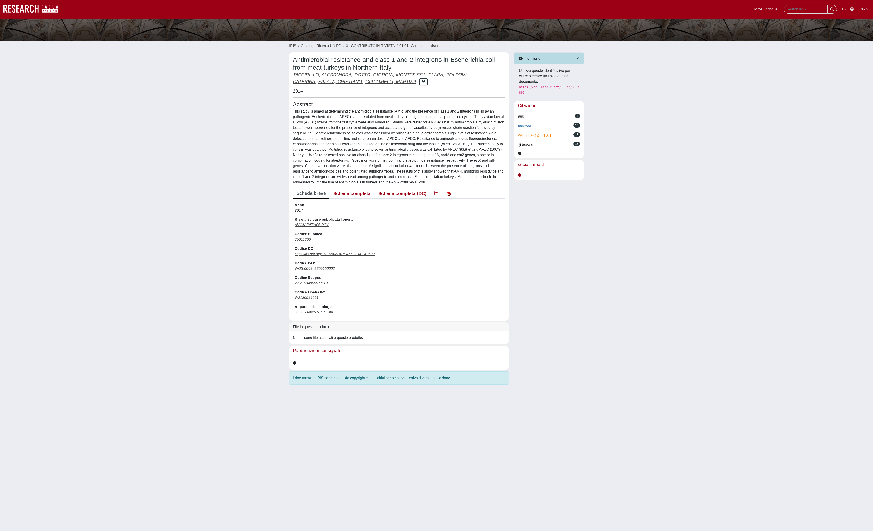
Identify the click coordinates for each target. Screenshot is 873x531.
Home (757, 9)
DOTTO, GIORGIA (373, 74)
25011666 (303, 239)
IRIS (292, 46)
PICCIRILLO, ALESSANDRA (322, 74)
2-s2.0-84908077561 (311, 283)
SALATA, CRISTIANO (340, 81)
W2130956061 (307, 298)
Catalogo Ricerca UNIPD (321, 46)
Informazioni (533, 58)
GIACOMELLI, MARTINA (390, 81)
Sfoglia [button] (771, 9)
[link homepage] (33, 9)
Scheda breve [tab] (311, 193)
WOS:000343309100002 (315, 269)
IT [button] (842, 9)
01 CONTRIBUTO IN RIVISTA (370, 46)
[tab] (436, 193)
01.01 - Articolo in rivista (418, 46)
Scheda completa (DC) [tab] (402, 193)
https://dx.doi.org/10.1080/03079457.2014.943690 (335, 254)
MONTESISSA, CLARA (419, 74)
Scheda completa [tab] (352, 193)
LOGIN (862, 9)
